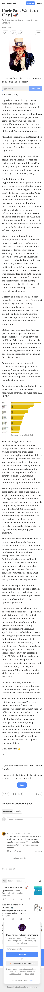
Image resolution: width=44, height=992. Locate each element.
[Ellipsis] (41, 833)
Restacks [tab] (17, 811)
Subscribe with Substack (23, 963)
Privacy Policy (29, 974)
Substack (10, 987)
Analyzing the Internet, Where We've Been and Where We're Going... (14, 911)
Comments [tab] (7, 811)
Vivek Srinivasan (13, 833)
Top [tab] (4, 881)
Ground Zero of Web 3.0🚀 (15, 887)
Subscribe (30, 3)
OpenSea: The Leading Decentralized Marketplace (12, 891)
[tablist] (12, 811)
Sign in (39, 3)
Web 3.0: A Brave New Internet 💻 (12, 906)
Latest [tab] (10, 881)
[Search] (39, 881)
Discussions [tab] (19, 881)
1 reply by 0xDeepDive (18, 858)
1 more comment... (9, 869)
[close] (37, 924)
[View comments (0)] (13, 899)
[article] (22, 893)
